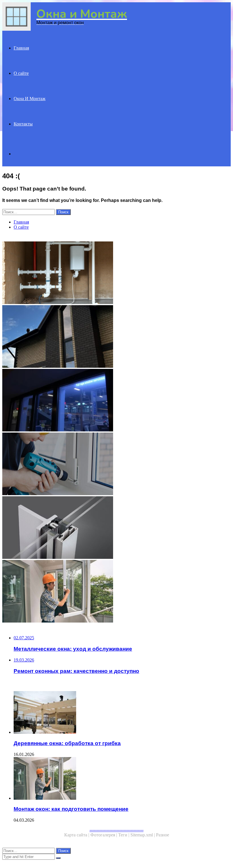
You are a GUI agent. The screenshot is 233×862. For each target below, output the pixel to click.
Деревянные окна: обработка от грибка (67, 743)
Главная (21, 48)
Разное (162, 834)
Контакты (23, 123)
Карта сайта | (77, 834)
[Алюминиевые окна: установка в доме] (116, 337)
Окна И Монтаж (29, 98)
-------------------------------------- (116, 829)
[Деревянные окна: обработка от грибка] (122, 713)
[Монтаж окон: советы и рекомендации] (116, 273)
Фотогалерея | (104, 834)
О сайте (21, 73)
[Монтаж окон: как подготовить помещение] (116, 592)
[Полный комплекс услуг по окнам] (116, 401)
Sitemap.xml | (143, 834)
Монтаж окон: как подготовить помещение (71, 809)
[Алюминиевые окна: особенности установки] (116, 528)
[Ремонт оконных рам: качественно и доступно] (116, 464)
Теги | (124, 834)
